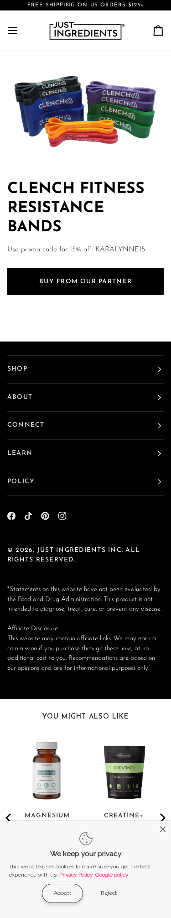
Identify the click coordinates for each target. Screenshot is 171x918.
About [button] (19, 397)
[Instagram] (62, 516)
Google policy (112, 875)
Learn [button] (19, 453)
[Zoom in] (30, 149)
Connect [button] (26, 425)
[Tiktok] (28, 516)
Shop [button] (17, 369)
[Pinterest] (45, 516)
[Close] (162, 829)
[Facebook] (11, 516)
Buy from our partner (85, 282)
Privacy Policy (76, 875)
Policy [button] (21, 481)
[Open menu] (21, 30)
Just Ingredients (71, 550)
